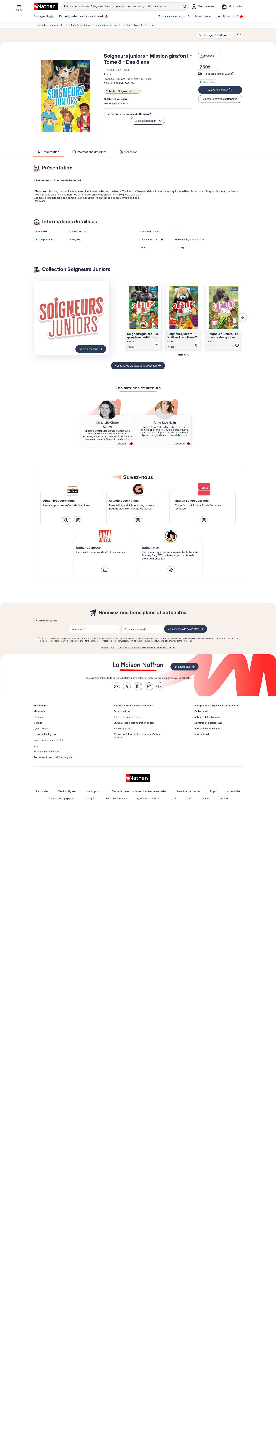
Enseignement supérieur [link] (46, 751)
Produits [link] (224, 798)
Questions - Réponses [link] (149, 798)
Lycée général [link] (41, 728)
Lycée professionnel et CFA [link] (48, 740)
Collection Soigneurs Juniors (122, 91)
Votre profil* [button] (78, 629)
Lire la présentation (145, 120)
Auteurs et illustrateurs (207, 717)
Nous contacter (203, 16)
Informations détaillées (92, 152)
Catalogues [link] (90, 798)
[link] (66, 520)
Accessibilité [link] (233, 791)
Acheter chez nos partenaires (220, 98)
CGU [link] (173, 798)
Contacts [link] (205, 798)
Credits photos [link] (94, 791)
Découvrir (122, 443)
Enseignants (41, 705)
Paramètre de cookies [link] (188, 791)
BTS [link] (36, 745)
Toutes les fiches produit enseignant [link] (53, 757)
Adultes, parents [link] (122, 728)
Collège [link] (38, 722)
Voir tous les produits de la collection (136, 365)
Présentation (50, 152)
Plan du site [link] (42, 791)
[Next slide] (242, 317)
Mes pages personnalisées (172, 16)
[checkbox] (37, 638)
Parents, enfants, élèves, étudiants (134, 705)
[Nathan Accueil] (46, 6)
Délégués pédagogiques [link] (60, 798)
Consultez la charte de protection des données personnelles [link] (146, 647)
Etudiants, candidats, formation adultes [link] (134, 722)
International (201, 734)
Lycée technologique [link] (45, 734)
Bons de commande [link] (116, 798)
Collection (131, 152)
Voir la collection (88, 349)
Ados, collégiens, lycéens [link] (127, 717)
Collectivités (201, 711)
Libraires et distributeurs (208, 722)
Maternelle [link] (39, 711)
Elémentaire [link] (40, 717)
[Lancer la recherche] (184, 6)
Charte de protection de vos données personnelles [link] (139, 791)
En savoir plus (107, 647)
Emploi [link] (213, 791)
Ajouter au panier (218, 90)
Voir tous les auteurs (114, 103)
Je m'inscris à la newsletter (183, 629)
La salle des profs (228, 16)
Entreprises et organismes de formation (216, 705)
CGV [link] (188, 798)
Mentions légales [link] (67, 791)
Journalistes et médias (207, 728)
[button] (65, 96)
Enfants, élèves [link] (122, 711)
